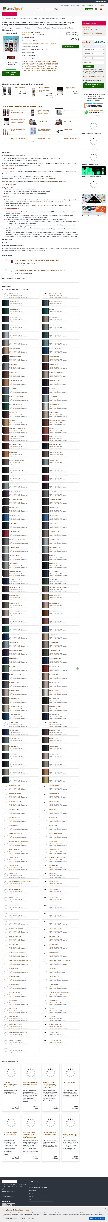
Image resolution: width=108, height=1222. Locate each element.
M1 (23, 72)
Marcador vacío (68, 129)
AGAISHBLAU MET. (14, 301)
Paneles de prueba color (70, 110)
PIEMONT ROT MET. (54, 786)
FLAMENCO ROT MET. (14, 531)
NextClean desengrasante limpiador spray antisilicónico (11, 1084)
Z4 (35, 63)
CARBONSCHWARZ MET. (55, 444)
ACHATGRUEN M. (13, 293)
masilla (52, 200)
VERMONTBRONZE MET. (15, 1040)
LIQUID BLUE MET (13, 643)
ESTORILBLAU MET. (54, 515)
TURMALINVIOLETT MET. (15, 1024)
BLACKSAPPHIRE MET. (54, 380)
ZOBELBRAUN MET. (14, 1048)
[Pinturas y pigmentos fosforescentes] (94, 170)
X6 (33, 63)
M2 (33, 70)
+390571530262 (101, 1)
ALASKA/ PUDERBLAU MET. (56, 301)
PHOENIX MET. (52, 778)
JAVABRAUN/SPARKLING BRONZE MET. (59, 587)
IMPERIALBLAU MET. (54, 571)
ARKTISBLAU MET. (13, 325)
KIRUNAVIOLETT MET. (14, 619)
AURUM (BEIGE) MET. (14, 349)
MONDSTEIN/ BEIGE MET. (15, 706)
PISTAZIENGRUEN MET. (15, 794)
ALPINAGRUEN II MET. (14, 309)
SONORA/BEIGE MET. (54, 913)
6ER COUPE (25, 66)
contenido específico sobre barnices (46, 178)
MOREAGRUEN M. (13, 722)
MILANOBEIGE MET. (54, 674)
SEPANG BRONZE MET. (15, 889)
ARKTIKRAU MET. (13, 317)
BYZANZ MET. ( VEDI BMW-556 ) (17, 436)
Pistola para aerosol (69, 1082)
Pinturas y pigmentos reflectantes (90, 192)
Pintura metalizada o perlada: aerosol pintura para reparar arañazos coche (45, 89)
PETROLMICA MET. (14, 778)
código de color (87, 71)
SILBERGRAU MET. (53, 905)
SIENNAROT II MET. (53, 889)
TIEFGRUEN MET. (13, 1000)
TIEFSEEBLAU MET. (53, 1000)
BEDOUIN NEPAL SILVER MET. (56, 372)
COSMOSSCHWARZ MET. (55, 484)
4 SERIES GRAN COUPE (30, 68)
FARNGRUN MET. (13, 523)
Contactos (90, 5)
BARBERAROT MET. (54, 364)
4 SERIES (48, 65)
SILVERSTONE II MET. (14, 913)
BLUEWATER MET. (53, 396)
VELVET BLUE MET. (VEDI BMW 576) (18, 1032)
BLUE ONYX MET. (53, 388)
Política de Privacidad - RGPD (35, 1203)
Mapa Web (31, 1193)
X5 (31, 63)
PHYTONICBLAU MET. (14, 786)
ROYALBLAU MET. (53, 841)
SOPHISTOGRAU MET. (14, 921)
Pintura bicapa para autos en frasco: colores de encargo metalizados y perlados (18, 121)
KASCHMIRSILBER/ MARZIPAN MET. (18, 611)
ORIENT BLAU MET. (53, 746)
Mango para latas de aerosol (71, 138)
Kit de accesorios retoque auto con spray (70, 120)
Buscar (88, 66)
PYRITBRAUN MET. (53, 817)
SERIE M (24, 63)
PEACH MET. (52, 770)
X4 (53, 66)
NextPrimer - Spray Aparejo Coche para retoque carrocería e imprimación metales (29, 1135)
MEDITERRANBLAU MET (55, 658)
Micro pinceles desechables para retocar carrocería (44, 130)
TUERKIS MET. (52, 1016)
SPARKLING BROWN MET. (55, 929)
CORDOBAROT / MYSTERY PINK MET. (58, 476)
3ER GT (38, 68)
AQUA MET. (51, 309)
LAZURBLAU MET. (53, 627)
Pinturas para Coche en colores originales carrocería (19, 18)
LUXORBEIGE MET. (53, 643)
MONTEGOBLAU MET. (14, 714)
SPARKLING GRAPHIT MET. (16, 929)
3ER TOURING (41, 65)
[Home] (3, 18)
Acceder (90, 9)
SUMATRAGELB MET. (54, 952)
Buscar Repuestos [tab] (101, 42)
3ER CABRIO (55, 63)
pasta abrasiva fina (45, 205)
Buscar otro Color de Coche (11, 73)
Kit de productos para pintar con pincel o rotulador (44, 120)
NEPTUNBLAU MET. (14, 738)
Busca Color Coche (9, 14)
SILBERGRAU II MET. (14, 905)
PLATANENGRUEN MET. (15, 801)
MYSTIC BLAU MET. (53, 722)
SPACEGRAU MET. (53, 921)
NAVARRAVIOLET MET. (54, 730)
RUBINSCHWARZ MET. (14, 849)
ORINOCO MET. (13, 754)
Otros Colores (11, 68)
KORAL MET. (52, 619)
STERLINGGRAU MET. (54, 937)
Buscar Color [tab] (88, 42)
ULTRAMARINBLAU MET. (55, 1024)
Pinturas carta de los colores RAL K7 (91, 215)
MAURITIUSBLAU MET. (14, 658)
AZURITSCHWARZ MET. (15, 357)
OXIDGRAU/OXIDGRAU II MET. (56, 762)
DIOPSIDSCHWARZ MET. (55, 500)
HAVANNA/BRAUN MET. (15, 571)
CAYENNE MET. (13, 452)
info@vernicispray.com (12, 1194)
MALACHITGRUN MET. (54, 651)
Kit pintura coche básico (19, 87)
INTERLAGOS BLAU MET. (15, 579)
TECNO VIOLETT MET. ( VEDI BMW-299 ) (59, 992)
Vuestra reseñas (90, 23)
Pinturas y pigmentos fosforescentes (91, 176)
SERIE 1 (45, 61)
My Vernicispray (99, 5)
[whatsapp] (94, 112)
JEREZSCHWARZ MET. (14, 595)
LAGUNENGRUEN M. (14, 627)
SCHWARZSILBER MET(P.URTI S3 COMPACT (20, 881)
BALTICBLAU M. (13, 364)
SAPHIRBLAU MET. (14, 873)
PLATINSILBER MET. (54, 801)
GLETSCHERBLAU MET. (54, 547)
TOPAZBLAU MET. (13, 1016)
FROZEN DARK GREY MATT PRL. (17, 539)
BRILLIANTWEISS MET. (54, 404)
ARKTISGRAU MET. (53, 325)
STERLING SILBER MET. (15, 937)
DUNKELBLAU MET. (53, 507)
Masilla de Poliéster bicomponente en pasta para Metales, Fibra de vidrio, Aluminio (50, 1085)
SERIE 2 (45, 66)
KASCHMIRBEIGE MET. (54, 603)
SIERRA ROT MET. (53, 897)
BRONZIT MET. (12, 420)
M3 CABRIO (33, 66)
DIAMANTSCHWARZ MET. (15, 500)
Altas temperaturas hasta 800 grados (91, 133)
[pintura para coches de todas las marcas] (94, 198)
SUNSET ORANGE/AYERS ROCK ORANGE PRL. (20, 960)
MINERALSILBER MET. (54, 682)
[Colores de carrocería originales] (94, 141)
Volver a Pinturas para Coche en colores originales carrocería (22, 106)
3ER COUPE (25, 65)
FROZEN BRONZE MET (54, 531)
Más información (7, 1215)
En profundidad (75, 5)
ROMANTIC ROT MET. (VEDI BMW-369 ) (19, 841)
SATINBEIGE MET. (53, 873)
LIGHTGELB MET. (53, 635)
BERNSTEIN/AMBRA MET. (15, 380)
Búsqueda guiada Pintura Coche (93, 85)
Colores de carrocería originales (90, 149)
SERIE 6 (54, 61)
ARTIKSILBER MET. (14, 333)
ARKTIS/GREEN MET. (54, 317)
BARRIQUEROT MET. (14, 372)
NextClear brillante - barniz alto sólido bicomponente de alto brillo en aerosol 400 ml (40, 270)
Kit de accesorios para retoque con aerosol (10, 1133)
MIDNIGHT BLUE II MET (15, 674)
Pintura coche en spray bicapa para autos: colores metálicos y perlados (44, 112)
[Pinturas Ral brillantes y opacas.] (94, 157)
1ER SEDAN (37, 70)
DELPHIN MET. (52, 492)
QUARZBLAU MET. (53, 825)
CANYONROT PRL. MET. (15, 444)
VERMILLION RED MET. (54, 1032)
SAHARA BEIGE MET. (14, 857)
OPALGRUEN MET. (13, 746)
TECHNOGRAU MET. (54, 984)
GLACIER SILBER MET (14, 547)
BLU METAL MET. (13, 388)
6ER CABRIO (54, 65)
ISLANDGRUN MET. (53, 579)
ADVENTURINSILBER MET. (55, 293)
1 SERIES (48, 68)
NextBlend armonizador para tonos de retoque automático (30, 1084)
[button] (101, 9)
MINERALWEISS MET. (54, 690)
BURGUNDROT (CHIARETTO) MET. (57, 420)
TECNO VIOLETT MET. (14, 992)
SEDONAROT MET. (53, 881)
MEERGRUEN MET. (13, 666)
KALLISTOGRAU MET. (14, 603)
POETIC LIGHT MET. (14, 809)
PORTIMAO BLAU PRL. (14, 817)
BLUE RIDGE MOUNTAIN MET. (16, 396)
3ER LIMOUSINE (33, 65)
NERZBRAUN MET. (53, 738)
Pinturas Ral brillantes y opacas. (90, 164)
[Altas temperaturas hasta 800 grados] (94, 126)
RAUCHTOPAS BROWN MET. (16, 833)
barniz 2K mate (27, 250)
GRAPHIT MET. (52, 555)
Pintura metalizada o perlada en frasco (71, 88)
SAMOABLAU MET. (53, 865)
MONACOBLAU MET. (54, 698)
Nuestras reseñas (32, 1190)
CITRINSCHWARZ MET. (14, 468)
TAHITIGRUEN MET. (14, 968)
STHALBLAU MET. (13, 944)
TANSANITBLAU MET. (54, 968)
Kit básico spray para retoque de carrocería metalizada (18, 111)
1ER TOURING (47, 63)
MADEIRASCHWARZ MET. (15, 651)
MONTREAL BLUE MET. (54, 714)
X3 (30, 63)
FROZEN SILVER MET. (54, 539)
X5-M (56, 66)
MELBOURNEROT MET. (54, 666)
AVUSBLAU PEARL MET (54, 349)
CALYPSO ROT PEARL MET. (55, 436)
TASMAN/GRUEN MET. (14, 984)
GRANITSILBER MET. (14, 555)
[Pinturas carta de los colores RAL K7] (94, 210)
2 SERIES (29, 70)
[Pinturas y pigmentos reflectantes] (94, 184)
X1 (28, 63)
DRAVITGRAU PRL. (14, 507)
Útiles (83, 5)
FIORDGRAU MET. (53, 523)
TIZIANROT (51, 1008)
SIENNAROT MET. (13, 897)
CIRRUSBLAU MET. (53, 460)
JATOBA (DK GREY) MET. (15, 587)
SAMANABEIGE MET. (14, 865)
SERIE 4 (50, 66)
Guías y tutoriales (64, 5)
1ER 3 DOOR (40, 63)
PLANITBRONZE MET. (54, 794)
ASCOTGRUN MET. (53, 333)
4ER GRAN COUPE (53, 70)
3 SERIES (53, 68)
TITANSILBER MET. (14, 1008)
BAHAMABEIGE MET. (54, 357)
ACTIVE (43, 68)
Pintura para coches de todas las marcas (92, 204)
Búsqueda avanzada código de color (92, 76)
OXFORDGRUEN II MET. (15, 762)
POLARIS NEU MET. (53, 809)
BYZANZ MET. (52, 428)
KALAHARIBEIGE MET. (54, 595)
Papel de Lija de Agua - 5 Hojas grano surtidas (50, 1133)
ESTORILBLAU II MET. (14, 515)
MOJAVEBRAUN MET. (14, 698)
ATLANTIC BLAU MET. (54, 341)
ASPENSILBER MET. (14, 341)
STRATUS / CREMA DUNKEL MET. (17, 952)
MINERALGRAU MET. (14, 682)
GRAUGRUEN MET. (13, 563)
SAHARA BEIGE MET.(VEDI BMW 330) (58, 857)
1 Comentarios (37, 32)
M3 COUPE (40, 66)
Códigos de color (32, 1199)
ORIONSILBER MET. (54, 754)
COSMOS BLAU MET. (14, 484)
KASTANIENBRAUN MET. (55, 611)
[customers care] (94, 105)
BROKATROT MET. (13, 412)
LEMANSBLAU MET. (14, 635)
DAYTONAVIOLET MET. (14, 492)
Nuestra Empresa (32, 1184)
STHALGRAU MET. (53, 944)
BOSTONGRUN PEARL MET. (16, 404)
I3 (29, 66)
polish (34, 205)
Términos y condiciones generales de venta (38, 1187)
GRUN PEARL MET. (53, 563)
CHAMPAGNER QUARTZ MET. (56, 452)
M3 (41, 61)
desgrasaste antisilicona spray (28, 200)
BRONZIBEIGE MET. (54, 412)
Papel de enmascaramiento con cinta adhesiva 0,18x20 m (70, 1135)
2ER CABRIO (44, 70)
